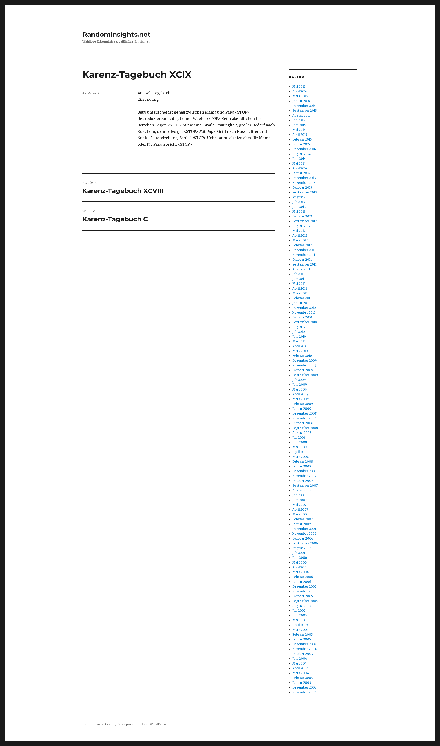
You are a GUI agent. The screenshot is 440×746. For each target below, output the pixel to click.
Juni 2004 (299, 659)
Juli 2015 (298, 120)
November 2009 (304, 365)
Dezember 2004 (304, 644)
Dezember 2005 (304, 587)
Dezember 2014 (304, 149)
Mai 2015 (298, 130)
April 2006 (300, 567)
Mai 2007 (299, 505)
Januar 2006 (301, 582)
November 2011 (303, 255)
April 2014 (299, 168)
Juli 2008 (299, 437)
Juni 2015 (299, 125)
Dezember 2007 (304, 471)
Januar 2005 (301, 639)
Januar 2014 (301, 173)
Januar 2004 (301, 683)
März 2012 (300, 240)
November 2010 (304, 313)
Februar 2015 (302, 139)
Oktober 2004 (302, 654)
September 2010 (304, 322)
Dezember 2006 (304, 529)
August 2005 (301, 606)
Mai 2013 (299, 212)
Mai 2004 (299, 663)
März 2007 (300, 514)
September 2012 (304, 221)
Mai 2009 (299, 389)
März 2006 (300, 572)
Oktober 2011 (302, 260)
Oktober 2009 (302, 370)
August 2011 (301, 269)
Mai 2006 (299, 562)
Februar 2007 (302, 519)
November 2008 (304, 418)
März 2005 (300, 630)
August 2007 (301, 490)
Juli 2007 (298, 495)
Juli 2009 (299, 380)
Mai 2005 (299, 620)
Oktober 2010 (302, 317)
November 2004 (304, 649)
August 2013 (301, 197)
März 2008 (300, 457)
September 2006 (305, 543)
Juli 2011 (298, 274)
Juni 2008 (299, 442)
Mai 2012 (299, 231)
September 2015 (304, 111)
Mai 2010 (299, 341)
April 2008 (300, 452)
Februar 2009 (302, 404)
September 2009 (305, 375)
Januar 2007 (301, 524)
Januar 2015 (301, 144)
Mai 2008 (299, 447)
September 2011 (304, 264)
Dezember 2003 (304, 687)
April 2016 (299, 91)
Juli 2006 (299, 553)
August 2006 (301, 548)
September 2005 (305, 601)
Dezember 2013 (304, 178)
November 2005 (304, 591)
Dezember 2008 (304, 413)
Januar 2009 (301, 409)
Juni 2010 (299, 337)
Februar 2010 (302, 356)
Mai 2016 (298, 87)
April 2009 (300, 394)
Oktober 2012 (302, 216)
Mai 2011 (298, 284)
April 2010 (299, 346)
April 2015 (299, 135)
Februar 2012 (302, 245)
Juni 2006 (299, 558)
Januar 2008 (301, 466)
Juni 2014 (299, 159)
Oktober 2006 (302, 538)
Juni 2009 (299, 385)
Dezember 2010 (304, 308)
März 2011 (299, 293)
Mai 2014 (299, 163)
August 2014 (301, 154)
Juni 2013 (299, 207)
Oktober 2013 (302, 188)
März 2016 (300, 96)
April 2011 (299, 288)
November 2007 (304, 476)
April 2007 (300, 510)
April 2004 (300, 668)
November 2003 (304, 692)
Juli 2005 (298, 611)
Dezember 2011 (303, 250)
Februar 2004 (302, 678)
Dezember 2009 (304, 361)
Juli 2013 (298, 202)
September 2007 (305, 486)
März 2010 (300, 351)
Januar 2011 (301, 303)
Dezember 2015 (304, 106)
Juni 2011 (298, 279)
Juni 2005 (299, 615)
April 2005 (300, 625)
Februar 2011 (301, 298)
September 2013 (304, 192)
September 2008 (305, 428)
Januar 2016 (301, 101)
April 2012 (299, 236)
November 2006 (304, 534)
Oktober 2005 (302, 596)
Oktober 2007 (302, 481)
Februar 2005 (302, 635)
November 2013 (304, 183)
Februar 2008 (302, 462)
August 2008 (301, 433)
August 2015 (301, 115)
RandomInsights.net (116, 34)
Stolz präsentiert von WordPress (142, 724)
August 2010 (301, 327)
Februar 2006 (302, 577)
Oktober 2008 (302, 423)
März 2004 (300, 673)
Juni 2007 (299, 500)
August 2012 (301, 226)
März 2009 (300, 399)
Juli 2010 (298, 332)
